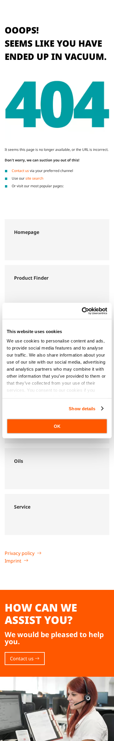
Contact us (20, 170)
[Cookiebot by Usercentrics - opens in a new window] (82, 311)
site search (34, 178)
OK (57, 426)
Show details (82, 408)
